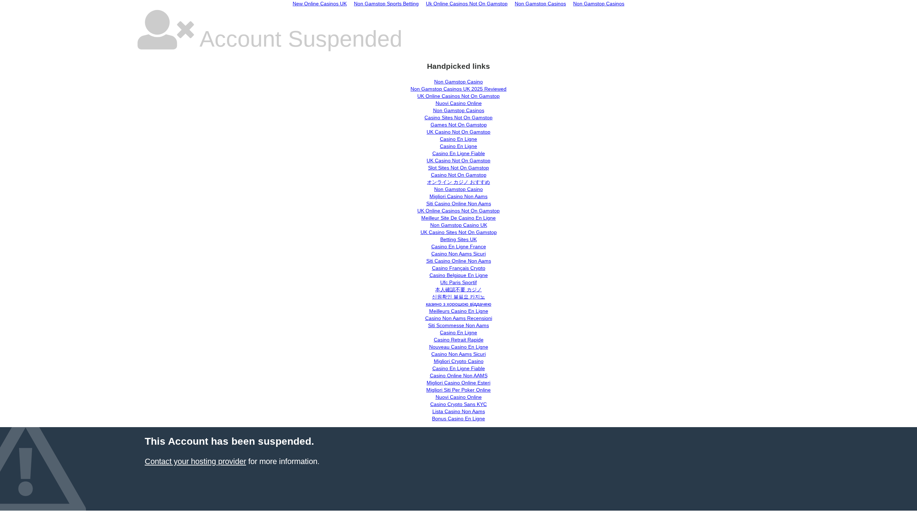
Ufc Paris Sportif (458, 282)
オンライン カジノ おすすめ (458, 182)
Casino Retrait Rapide (459, 340)
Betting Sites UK (458, 239)
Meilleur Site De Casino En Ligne (458, 218)
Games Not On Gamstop (459, 125)
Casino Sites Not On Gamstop (458, 117)
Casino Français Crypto (458, 268)
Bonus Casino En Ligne (458, 418)
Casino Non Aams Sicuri (458, 254)
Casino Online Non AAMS (459, 375)
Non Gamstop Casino (458, 82)
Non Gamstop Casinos (458, 110)
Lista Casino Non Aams (458, 411)
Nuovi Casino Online (459, 103)
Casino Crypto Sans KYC (458, 404)
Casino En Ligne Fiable (458, 153)
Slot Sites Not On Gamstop (458, 168)
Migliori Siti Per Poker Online (458, 390)
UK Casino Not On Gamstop (458, 132)
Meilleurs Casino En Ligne (458, 311)
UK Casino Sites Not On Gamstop (459, 232)
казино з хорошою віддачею (458, 304)
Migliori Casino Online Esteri (458, 383)
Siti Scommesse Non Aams (458, 325)
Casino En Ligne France (458, 246)
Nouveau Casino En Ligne (458, 347)
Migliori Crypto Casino (459, 361)
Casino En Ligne (458, 139)
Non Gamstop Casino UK (458, 225)
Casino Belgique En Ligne (458, 275)
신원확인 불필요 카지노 (458, 297)
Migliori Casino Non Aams (458, 196)
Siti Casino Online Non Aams (458, 203)
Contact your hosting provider (195, 461)
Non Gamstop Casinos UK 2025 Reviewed (458, 89)
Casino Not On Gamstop (458, 175)
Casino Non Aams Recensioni (458, 318)
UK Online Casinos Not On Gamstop (458, 96)
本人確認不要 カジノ (458, 289)
